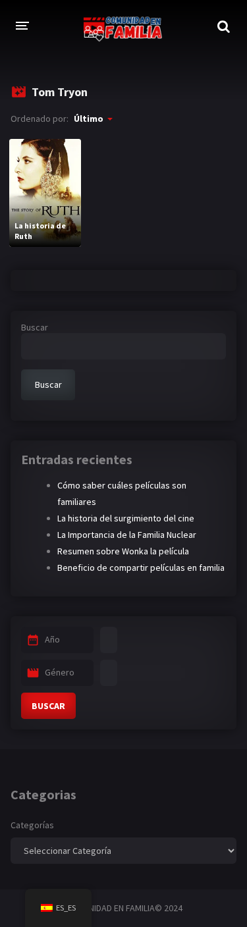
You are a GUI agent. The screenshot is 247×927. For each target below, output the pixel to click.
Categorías (32, 825)
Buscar (34, 327)
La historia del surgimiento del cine (125, 518)
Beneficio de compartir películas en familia (141, 567)
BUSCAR (48, 706)
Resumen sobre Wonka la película (123, 551)
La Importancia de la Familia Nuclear (126, 535)
